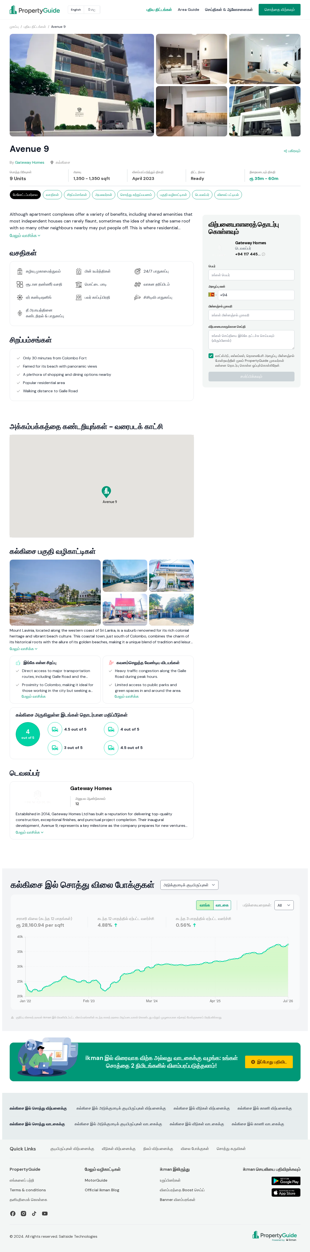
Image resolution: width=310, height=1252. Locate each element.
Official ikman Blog (102, 1190)
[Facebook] (13, 1213)
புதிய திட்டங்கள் (159, 9)
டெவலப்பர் (202, 195)
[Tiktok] (34, 1213)
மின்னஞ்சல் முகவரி (220, 306)
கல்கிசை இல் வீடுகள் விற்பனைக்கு (202, 1108)
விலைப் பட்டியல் (228, 195)
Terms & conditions (28, 1190)
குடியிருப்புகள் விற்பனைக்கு (72, 1148)
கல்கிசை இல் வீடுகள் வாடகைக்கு (197, 1123)
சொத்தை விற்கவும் (279, 9)
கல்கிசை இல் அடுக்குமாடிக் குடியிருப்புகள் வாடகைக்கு (118, 1123)
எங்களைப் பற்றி (22, 1180)
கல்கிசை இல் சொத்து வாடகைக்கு (37, 1123)
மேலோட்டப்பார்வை (25, 195)
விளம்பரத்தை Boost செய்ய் (182, 1190)
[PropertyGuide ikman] (21, 9)
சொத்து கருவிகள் (231, 1148)
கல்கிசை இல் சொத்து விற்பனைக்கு (38, 1108)
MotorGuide (96, 1180)
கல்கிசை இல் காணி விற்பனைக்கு (265, 1108)
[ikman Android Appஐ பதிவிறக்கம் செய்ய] (286, 1181)
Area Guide (188, 9)
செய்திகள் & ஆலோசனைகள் (229, 9)
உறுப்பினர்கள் (170, 1180)
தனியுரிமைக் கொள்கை (28, 1199)
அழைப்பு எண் (217, 286)
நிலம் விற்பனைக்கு (158, 1148)
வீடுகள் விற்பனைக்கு (119, 1148)
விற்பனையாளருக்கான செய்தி (227, 327)
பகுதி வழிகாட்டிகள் (173, 195)
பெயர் (212, 266)
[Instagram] (23, 1213)
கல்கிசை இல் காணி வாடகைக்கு (258, 1123)
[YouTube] (45, 1213)
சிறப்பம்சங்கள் (77, 195)
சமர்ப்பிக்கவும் (251, 376)
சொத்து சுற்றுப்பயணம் (136, 195)
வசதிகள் (52, 195)
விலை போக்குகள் (195, 1148)
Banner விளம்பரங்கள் (177, 1199)
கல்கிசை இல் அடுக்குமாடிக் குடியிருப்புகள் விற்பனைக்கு (121, 1108)
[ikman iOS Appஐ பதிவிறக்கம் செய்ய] (286, 1192)
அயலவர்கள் (103, 195)
